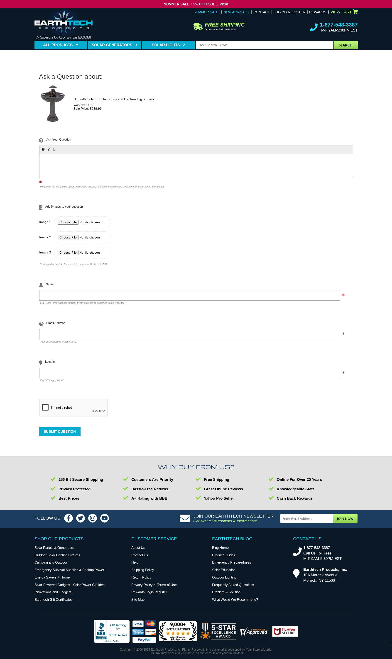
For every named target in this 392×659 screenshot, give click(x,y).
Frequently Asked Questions (233, 585)
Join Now (345, 518)
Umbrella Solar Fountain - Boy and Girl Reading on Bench (115, 99)
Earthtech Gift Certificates (53, 599)
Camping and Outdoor (50, 562)
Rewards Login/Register (149, 592)
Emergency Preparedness (231, 562)
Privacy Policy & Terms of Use (154, 585)
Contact (261, 12)
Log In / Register (289, 12)
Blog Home (220, 548)
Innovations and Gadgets (52, 592)
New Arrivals (236, 12)
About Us (138, 548)
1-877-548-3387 (339, 25)
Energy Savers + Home (52, 577)
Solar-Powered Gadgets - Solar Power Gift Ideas (70, 585)
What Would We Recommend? (235, 599)
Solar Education (223, 570)
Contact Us (139, 555)
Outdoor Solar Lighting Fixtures (57, 555)
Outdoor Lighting (224, 577)
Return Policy (141, 577)
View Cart (341, 12)
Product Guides (223, 555)
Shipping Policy (142, 570)
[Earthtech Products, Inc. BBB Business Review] (112, 632)
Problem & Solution (226, 592)
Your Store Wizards (258, 649)
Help (134, 562)
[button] (43, 149)
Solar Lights (166, 45)
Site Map (138, 599)
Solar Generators (112, 45)
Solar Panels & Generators (54, 548)
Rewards (317, 12)
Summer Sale (206, 12)
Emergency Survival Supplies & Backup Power (69, 570)
